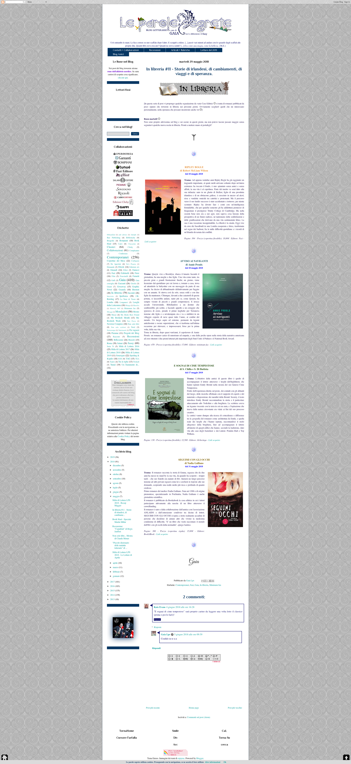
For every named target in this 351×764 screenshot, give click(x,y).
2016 (112, 586)
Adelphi (133, 234)
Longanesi (124, 302)
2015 (112, 590)
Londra (110, 302)
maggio (116, 496)
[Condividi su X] (207, 580)
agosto (116, 483)
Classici (111, 246)
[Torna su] (346, 758)
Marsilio (136, 305)
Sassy (131, 343)
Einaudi (114, 269)
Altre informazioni (212, 762)
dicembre (117, 465)
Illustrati (135, 289)
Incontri (131, 292)
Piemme (114, 333)
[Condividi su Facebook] (210, 580)
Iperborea (124, 295)
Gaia (197, 584)
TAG (128, 358)
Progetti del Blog (131, 333)
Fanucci (135, 269)
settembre (117, 478)
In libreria (204, 584)
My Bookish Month (120, 317)
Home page (194, 707)
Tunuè (113, 364)
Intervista (110, 296)
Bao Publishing (113, 237)
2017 (112, 581)
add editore (123, 234)
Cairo (120, 243)
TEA (137, 358)
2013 (112, 599)
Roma (109, 343)
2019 (112, 457)
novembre (117, 469)
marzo (116, 567)
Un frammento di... (130, 364)
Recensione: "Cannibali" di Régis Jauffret (122, 529)
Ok (225, 762)
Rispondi (157, 619)
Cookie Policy (124, 436)
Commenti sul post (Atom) (198, 717)
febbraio (116, 571)
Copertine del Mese (116, 260)
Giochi (133, 283)
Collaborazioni (115, 250)
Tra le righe (123, 361)
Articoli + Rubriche (180, 50)
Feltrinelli (125, 273)
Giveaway (121, 286)
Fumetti (136, 276)
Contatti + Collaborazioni (126, 50)
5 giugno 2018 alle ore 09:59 (188, 634)
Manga (128, 305)
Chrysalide (132, 244)
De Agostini (116, 264)
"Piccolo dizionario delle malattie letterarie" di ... (120, 545)
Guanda (122, 289)
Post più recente (153, 707)
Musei (113, 314)
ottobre (116, 474)
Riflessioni (118, 339)
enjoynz (181, 758)
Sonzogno (120, 355)
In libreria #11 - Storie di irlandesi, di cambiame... (121, 512)
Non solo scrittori (118, 327)
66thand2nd (111, 234)
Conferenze (123, 253)
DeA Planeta (131, 264)
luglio (115, 487)
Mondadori (121, 311)
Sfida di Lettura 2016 (129, 346)
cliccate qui (123, 77)
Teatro (112, 361)
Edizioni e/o (134, 267)
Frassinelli (124, 276)
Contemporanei (182, 584)
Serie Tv (110, 346)
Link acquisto (150, 241)
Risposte (157, 627)
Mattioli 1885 (115, 308)
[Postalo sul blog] (205, 580)
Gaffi (113, 280)
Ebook (121, 266)
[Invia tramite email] (202, 580)
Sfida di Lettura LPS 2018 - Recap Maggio (121, 503)
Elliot (125, 270)
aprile (115, 562)
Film (113, 276)
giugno (116, 491)
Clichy (130, 247)
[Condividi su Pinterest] (213, 580)
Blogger (199, 758)
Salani (120, 343)
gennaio (116, 576)
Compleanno (134, 250)
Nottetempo (111, 330)
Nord (133, 327)
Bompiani (123, 240)
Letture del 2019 (208, 50)
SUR (120, 358)
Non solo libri (133, 324)
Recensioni (154, 50)
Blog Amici (118, 54)
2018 (112, 461)
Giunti (109, 286)
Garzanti (121, 283)
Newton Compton (115, 323)
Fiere (137, 273)
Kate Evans (159, 607)
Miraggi (110, 312)
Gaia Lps (165, 634)
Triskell (136, 361)
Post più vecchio (235, 707)
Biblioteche (130, 237)
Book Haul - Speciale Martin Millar (121, 520)
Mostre (136, 311)
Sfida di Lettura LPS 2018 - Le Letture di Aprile (122, 555)
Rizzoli (131, 339)
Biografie (110, 240)
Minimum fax (215, 584)
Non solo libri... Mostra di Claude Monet (122, 537)
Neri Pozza (131, 321)
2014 (112, 594)
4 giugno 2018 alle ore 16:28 (180, 607)
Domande (110, 267)
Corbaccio (135, 260)
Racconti (116, 336)
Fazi (192, 584)
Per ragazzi (134, 330)
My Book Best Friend (130, 314)
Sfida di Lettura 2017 (120, 349)
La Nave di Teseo (128, 299)
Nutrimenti (122, 330)
